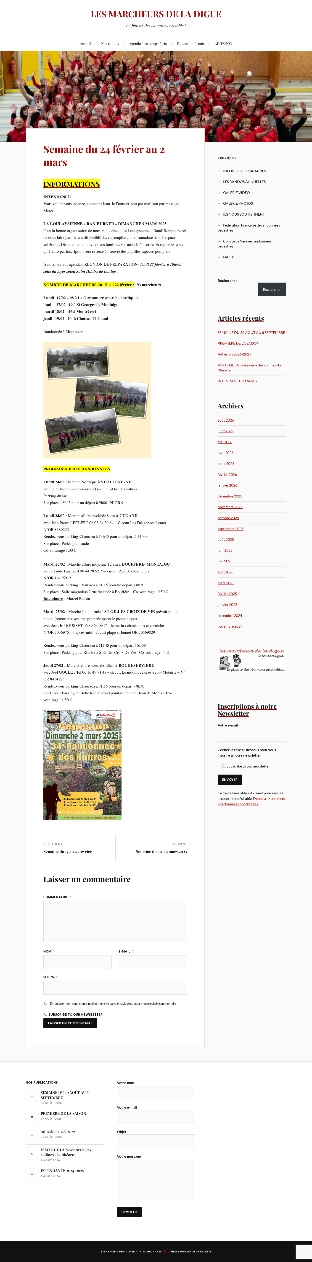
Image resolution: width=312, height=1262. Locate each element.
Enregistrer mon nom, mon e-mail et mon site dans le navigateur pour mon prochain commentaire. (113, 1003)
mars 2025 (226, 583)
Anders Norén (199, 1251)
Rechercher (227, 280)
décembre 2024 (230, 615)
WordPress (152, 1251)
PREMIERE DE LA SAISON (238, 343)
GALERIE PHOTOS (238, 203)
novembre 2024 (230, 626)
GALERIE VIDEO (236, 192)
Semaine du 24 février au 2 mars (104, 155)
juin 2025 (225, 550)
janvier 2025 (227, 604)
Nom (48, 951)
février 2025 (227, 593)
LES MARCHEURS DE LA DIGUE (156, 14)
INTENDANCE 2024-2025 (238, 381)
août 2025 (226, 539)
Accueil (85, 43)
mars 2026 (226, 463)
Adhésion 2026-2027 (234, 354)
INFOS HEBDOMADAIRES (244, 171)
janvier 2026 (227, 485)
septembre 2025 (230, 528)
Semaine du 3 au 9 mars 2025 (161, 851)
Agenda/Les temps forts (148, 43)
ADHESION (223, 43)
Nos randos (110, 43)
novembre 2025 (230, 507)
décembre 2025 (230, 496)
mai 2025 (225, 561)
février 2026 (227, 474)
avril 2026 (225, 452)
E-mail (126, 951)
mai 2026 (225, 442)
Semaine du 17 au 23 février (67, 851)
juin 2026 (225, 431)
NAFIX (228, 257)
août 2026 (226, 420)
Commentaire (57, 897)
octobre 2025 (228, 517)
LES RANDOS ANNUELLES (244, 181)
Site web (51, 977)
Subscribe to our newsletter (75, 1014)
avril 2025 (225, 572)
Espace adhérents (191, 43)
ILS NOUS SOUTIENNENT (244, 214)
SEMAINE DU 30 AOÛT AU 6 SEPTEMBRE (251, 332)
